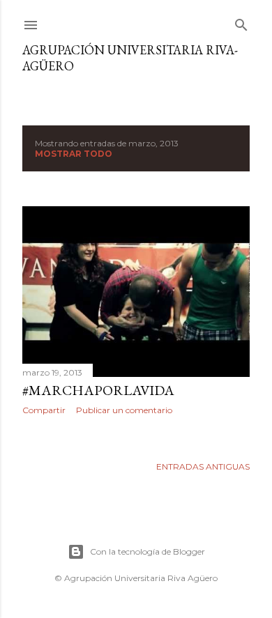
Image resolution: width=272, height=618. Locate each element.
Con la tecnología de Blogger (147, 551)
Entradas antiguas (203, 466)
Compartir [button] (44, 410)
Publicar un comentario (124, 410)
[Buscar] (241, 22)
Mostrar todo (73, 153)
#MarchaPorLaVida (98, 390)
